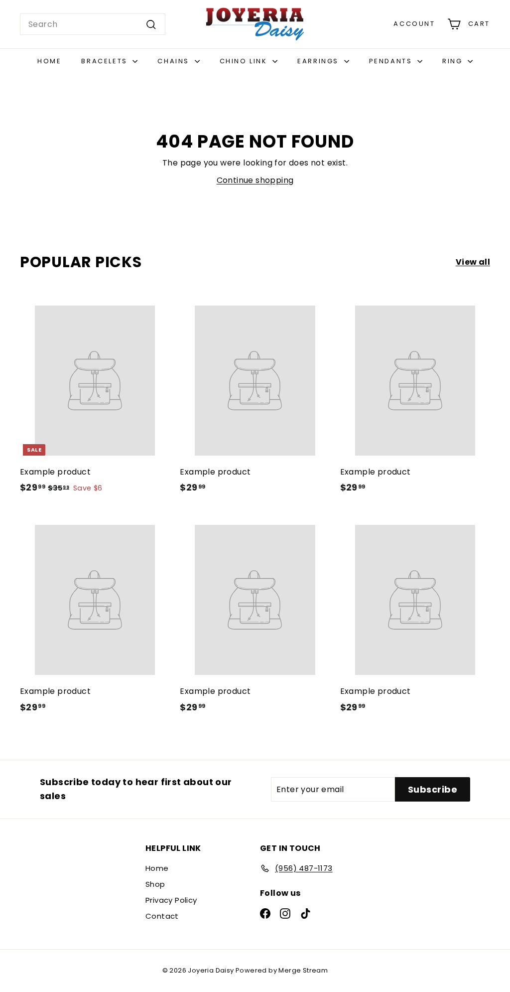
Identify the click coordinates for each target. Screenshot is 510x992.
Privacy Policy (171, 900)
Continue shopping (255, 180)
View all (473, 262)
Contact (162, 916)
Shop (155, 884)
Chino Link (245, 61)
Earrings (319, 61)
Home (49, 61)
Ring (453, 61)
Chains (174, 61)
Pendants (392, 61)
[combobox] (92, 24)
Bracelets (105, 61)
